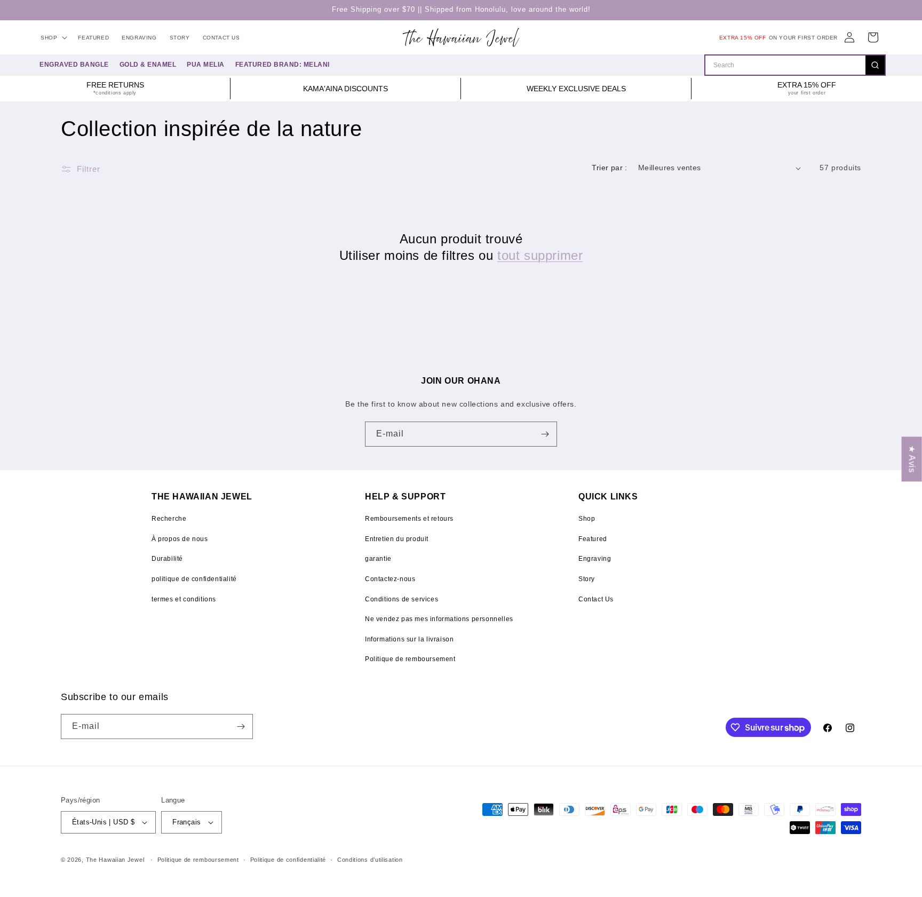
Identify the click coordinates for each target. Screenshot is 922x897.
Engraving (594, 558)
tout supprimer (540, 255)
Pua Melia (206, 64)
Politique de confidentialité (288, 859)
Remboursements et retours (409, 518)
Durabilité (167, 558)
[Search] (875, 65)
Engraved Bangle (74, 64)
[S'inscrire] (545, 434)
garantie (378, 558)
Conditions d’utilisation (370, 859)
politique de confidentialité (194, 579)
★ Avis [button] (912, 459)
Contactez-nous (390, 579)
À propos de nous (180, 539)
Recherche (169, 518)
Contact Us (596, 599)
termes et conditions (184, 599)
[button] (52, 37)
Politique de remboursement (410, 659)
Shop (586, 518)
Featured (592, 539)
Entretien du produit (396, 539)
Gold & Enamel (148, 64)
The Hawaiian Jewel (115, 859)
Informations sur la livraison (409, 639)
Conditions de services (401, 599)
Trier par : (609, 167)
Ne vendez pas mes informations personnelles (439, 619)
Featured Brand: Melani (282, 64)
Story (586, 579)
